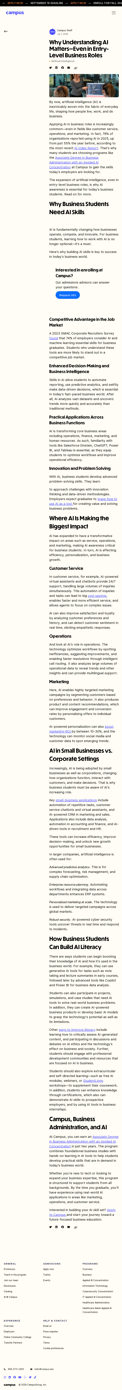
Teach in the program (15, 1274)
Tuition (47, 1274)
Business (87, 1274)
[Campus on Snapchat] (25, 1377)
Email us (47, 1326)
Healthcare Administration (96, 1302)
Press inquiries (50, 1331)
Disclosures (10, 1286)
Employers (9, 1331)
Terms (46, 1342)
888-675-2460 (15, 1369)
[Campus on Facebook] (14, 1377)
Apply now (48, 1269)
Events (46, 1280)
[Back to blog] (6, 31)
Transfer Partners (13, 1342)
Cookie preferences (53, 1348)
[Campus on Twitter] (30, 1377)
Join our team (11, 1280)
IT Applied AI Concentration (97, 1297)
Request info (67, 295)
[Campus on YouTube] (19, 1377)
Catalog (8, 1291)
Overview (87, 1269)
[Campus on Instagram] (5, 1377)
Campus (15, 13)
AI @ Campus (10, 1297)
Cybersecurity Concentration (98, 1291)
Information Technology (95, 1286)
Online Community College (17, 1337)
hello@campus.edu (44, 1369)
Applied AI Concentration (95, 1280)
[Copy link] (75, 68)
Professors (9, 1269)
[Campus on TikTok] (35, 1377)
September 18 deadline (46, 3)
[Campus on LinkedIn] (10, 1377)
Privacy (47, 1337)
